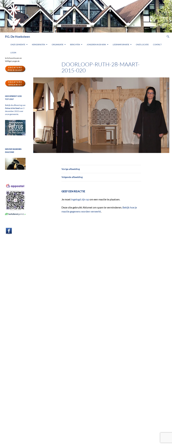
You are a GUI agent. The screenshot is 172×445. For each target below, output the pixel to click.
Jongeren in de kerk (96, 44)
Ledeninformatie (121, 44)
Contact (157, 44)
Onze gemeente (17, 44)
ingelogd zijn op (80, 199)
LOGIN (13, 52)
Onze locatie (142, 44)
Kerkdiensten (38, 44)
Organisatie (57, 44)
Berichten (75, 44)
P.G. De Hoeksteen (17, 36)
